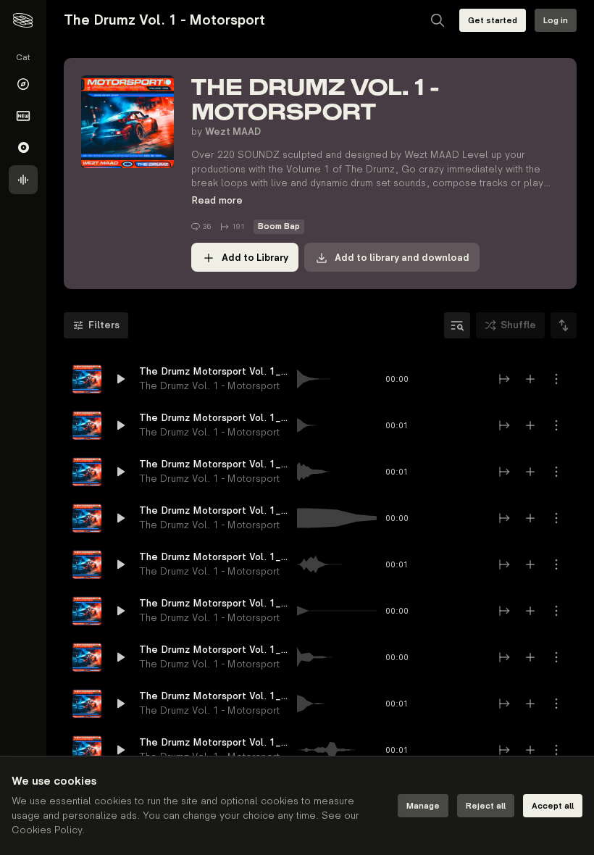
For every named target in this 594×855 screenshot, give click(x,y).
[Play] (86, 378)
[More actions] (556, 379)
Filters (104, 325)
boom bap (279, 226)
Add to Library (255, 257)
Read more (217, 200)
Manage (423, 806)
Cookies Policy (47, 830)
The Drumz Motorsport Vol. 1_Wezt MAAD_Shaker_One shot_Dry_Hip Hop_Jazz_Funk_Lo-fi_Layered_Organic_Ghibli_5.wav (213, 742)
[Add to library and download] (530, 379)
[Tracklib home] (23, 20)
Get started (492, 20)
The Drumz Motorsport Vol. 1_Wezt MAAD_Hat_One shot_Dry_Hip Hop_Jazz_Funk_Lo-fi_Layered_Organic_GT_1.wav (213, 371)
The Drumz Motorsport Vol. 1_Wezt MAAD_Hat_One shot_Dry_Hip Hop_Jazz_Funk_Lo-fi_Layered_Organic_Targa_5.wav (213, 418)
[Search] (437, 20)
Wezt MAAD (233, 131)
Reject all (486, 806)
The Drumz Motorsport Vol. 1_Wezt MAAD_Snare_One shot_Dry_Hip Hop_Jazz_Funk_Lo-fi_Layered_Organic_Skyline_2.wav (213, 649)
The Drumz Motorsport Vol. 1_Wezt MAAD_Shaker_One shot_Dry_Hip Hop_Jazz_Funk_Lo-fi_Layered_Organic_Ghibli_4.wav (213, 557)
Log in (555, 20)
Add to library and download (402, 257)
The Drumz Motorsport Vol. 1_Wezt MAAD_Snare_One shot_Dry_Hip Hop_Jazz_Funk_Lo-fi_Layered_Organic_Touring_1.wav (213, 510)
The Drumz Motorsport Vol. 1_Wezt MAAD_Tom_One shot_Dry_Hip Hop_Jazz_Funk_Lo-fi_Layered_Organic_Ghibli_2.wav (213, 464)
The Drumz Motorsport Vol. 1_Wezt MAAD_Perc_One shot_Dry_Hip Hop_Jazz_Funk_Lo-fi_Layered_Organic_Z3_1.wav (213, 603)
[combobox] (564, 325)
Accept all (553, 806)
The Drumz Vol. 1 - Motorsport (209, 386)
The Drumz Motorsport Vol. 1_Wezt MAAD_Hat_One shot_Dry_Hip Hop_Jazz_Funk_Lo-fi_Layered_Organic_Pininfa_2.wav (213, 696)
